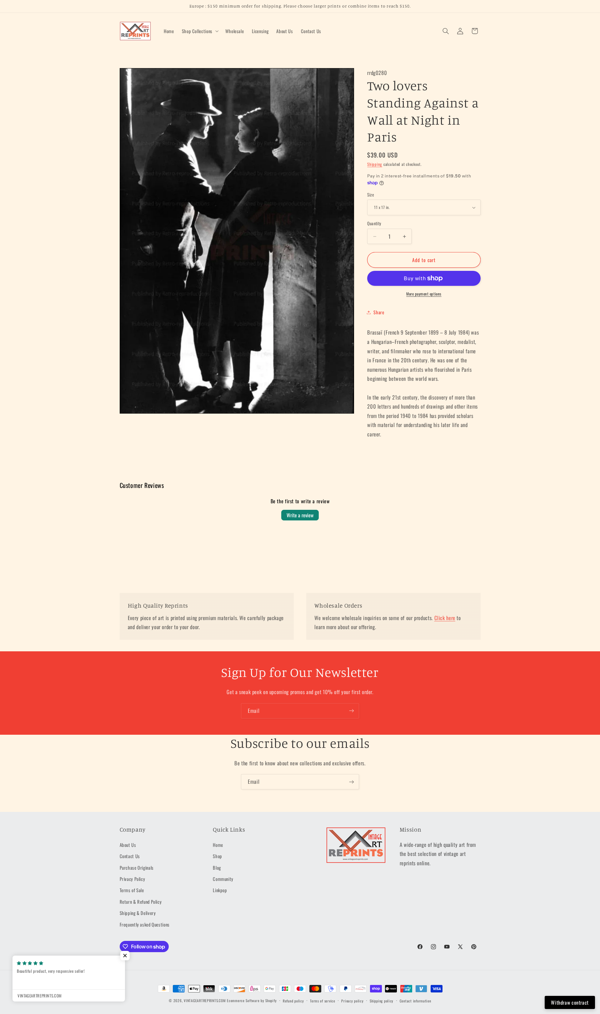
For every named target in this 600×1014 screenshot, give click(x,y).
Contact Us (130, 855)
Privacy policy (352, 1000)
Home (218, 844)
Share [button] (378, 312)
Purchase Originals (137, 867)
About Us (128, 844)
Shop (217, 855)
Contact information (415, 1000)
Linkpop (220, 890)
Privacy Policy (132, 878)
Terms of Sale (132, 890)
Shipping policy (381, 1000)
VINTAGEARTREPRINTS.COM (205, 1000)
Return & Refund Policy (141, 901)
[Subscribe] (351, 710)
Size (370, 194)
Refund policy (293, 1000)
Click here (444, 618)
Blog (217, 867)
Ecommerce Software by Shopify (252, 1000)
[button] (199, 31)
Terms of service (322, 1000)
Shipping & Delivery (138, 912)
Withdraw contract (570, 1002)
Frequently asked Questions (145, 924)
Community (223, 878)
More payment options (424, 294)
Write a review (300, 515)
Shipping (374, 164)
